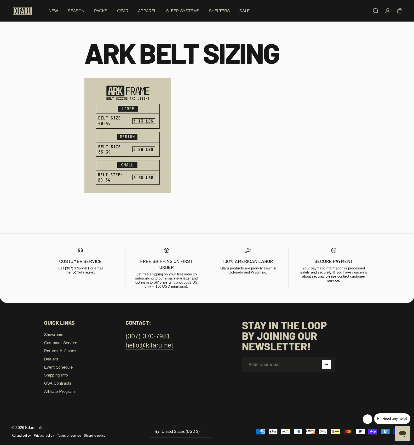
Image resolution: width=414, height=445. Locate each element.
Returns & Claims (60, 350)
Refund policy (21, 435)
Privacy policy (44, 435)
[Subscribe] (326, 364)
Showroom (53, 334)
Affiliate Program (59, 391)
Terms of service (69, 435)
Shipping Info (56, 375)
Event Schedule (58, 367)
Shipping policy (95, 435)
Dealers (51, 359)
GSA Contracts (57, 383)
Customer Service (60, 342)
